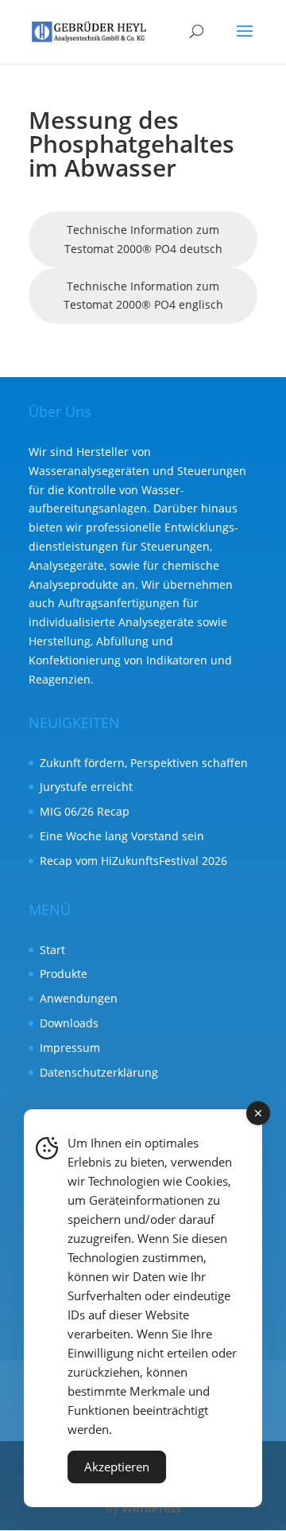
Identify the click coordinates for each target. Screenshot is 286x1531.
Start (52, 949)
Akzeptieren (116, 1467)
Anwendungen (79, 998)
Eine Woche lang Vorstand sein (122, 835)
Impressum (70, 1047)
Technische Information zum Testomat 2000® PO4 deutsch (143, 239)
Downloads (69, 1022)
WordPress (151, 1508)
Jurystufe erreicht (86, 786)
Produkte (63, 973)
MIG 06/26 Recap (84, 811)
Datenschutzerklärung (99, 1072)
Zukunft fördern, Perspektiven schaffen (144, 762)
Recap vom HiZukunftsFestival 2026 (133, 860)
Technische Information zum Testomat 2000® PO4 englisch (143, 296)
